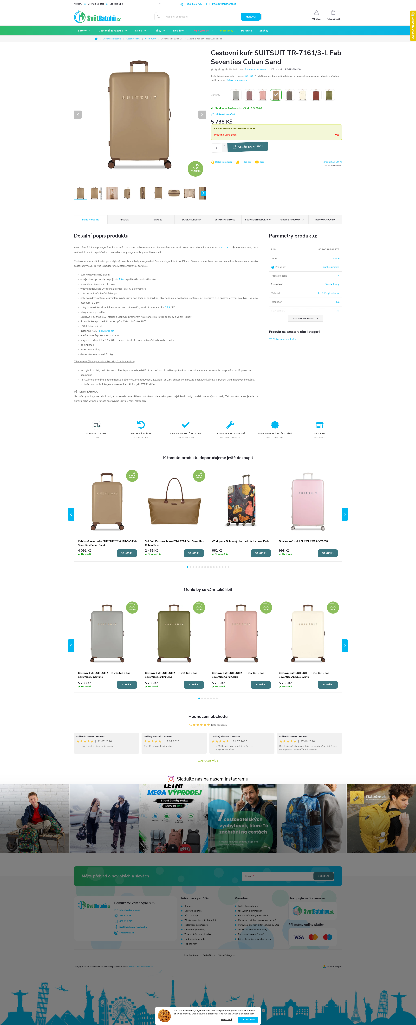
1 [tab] (187, 567)
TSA (121, 279)
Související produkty (256, 220)
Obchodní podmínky (194, 929)
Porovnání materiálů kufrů (251, 934)
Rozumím (249, 1019)
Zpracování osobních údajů (198, 934)
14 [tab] (225, 567)
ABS (167, 307)
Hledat (251, 17)
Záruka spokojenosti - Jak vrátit (200, 920)
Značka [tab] (191, 220)
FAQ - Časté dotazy (248, 906)
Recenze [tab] (124, 220)
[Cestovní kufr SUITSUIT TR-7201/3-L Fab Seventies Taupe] (289, 95)
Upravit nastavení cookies (141, 966)
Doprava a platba (96, 3)
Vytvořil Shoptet (334, 966)
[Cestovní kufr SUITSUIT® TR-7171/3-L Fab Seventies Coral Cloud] (262, 95)
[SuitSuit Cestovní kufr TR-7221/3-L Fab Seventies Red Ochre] (316, 95)
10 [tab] (214, 567)
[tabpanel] (107, 514)
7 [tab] (205, 567)
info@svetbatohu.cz (129, 910)
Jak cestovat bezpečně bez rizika (254, 939)
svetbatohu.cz (126, 932)
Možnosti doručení (225, 114)
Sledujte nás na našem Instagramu (212, 779)
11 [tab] (217, 567)
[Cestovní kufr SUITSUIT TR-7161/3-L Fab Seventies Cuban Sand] (276, 95)
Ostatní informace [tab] (225, 220)
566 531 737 (125, 915)
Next (345, 514)
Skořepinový (332, 284)
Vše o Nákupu (116, 3)
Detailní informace (236, 80)
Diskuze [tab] (158, 220)
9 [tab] (211, 567)
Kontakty (78, 3)
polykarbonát (106, 331)
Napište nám (190, 943)
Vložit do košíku (250, 146)
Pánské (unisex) (330, 267)
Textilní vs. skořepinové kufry (252, 929)
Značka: (333, 162)
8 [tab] (208, 567)
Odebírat (323, 876)
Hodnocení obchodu (208, 716)
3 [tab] (193, 567)
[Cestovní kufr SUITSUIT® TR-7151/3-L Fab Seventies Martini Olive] (329, 95)
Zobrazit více (208, 760)
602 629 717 (125, 921)
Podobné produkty (290, 220)
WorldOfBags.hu (226, 955)
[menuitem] (84, 31)
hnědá (335, 258)
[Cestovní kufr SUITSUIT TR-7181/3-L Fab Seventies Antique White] (302, 95)
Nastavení (226, 1019)
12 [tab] (220, 567)
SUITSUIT (249, 76)
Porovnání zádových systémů (253, 915)
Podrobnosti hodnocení (255, 69)
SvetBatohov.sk (192, 955)
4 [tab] (196, 567)
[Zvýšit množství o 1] (224, 145)
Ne (337, 302)
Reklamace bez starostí (196, 924)
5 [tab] (199, 567)
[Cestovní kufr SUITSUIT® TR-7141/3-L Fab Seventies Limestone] (236, 95)
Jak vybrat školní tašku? (250, 911)
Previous (71, 514)
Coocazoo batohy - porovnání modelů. (257, 920)
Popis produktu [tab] (90, 220)
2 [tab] (190, 567)
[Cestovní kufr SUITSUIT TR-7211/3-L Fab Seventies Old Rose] (249, 95)
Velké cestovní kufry (284, 339)
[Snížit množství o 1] (225, 150)
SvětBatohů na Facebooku (133, 927)
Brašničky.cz (209, 955)
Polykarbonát (331, 293)
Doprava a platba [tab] (325, 220)
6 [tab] (202, 567)
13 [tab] (222, 567)
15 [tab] (228, 567)
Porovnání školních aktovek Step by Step (259, 925)
